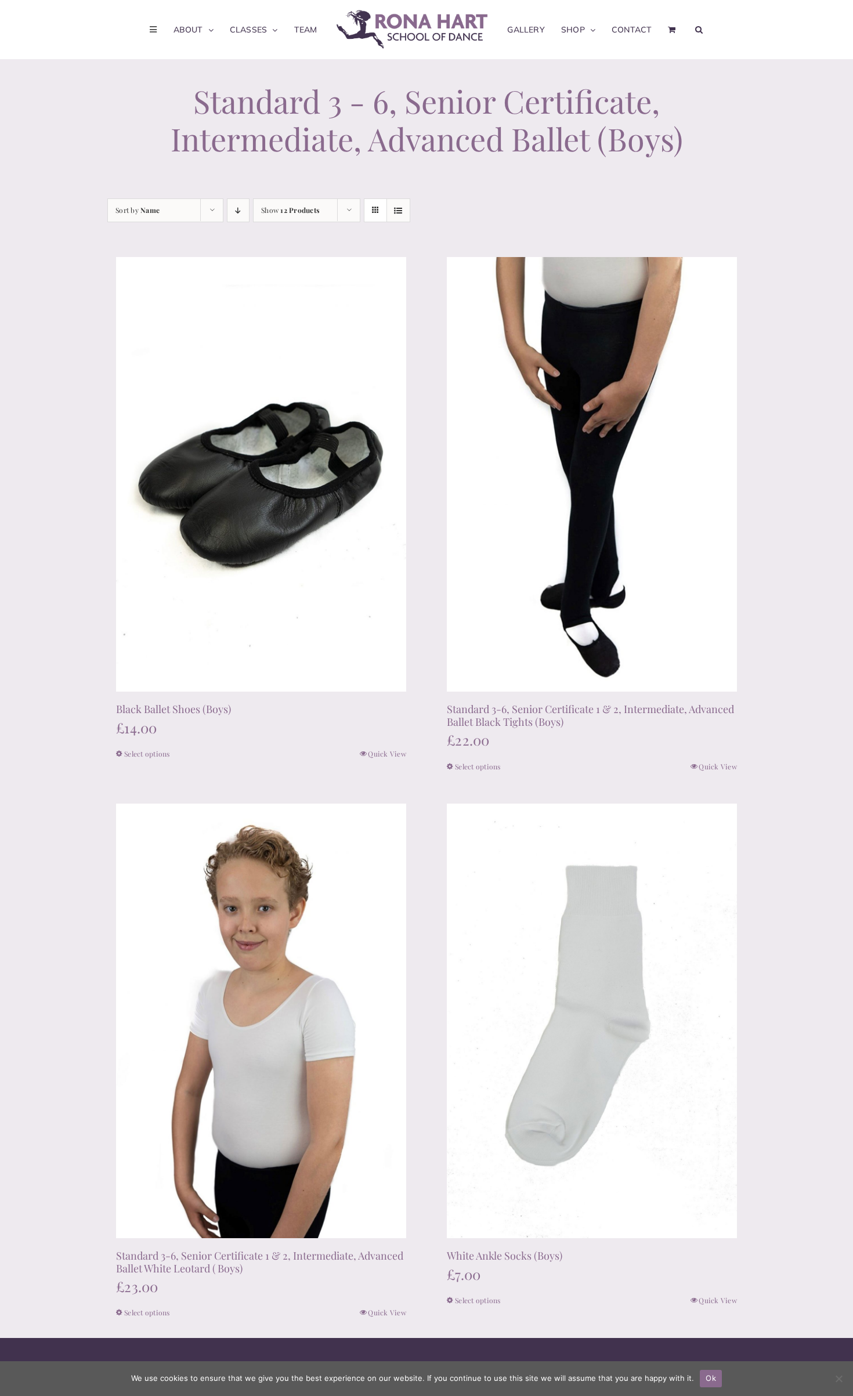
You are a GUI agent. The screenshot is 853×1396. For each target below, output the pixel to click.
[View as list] (398, 210)
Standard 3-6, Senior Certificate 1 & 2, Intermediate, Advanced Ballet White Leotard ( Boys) (259, 1262)
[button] (685, 29)
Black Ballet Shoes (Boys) (173, 709)
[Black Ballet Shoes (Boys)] (261, 474)
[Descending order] (238, 210)
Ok (711, 1378)
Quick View (387, 753)
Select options (147, 753)
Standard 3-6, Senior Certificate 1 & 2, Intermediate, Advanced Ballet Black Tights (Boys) (590, 715)
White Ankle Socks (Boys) (506, 1256)
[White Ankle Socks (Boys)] (592, 1021)
